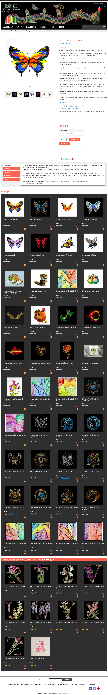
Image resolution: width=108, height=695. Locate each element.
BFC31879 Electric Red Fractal (13, 363)
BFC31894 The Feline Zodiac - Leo (14, 507)
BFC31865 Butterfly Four (89, 219)
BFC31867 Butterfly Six (37, 255)
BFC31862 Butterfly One (11, 219)
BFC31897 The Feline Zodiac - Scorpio (91, 508)
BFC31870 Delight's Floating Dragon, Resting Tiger (12, 292)
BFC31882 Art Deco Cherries (90, 363)
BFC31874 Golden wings (11, 327)
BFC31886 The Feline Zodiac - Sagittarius (91, 400)
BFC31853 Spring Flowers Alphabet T (40, 587)
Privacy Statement (49, 684)
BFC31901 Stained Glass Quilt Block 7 (67, 544)
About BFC (38, 684)
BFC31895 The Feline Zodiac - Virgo (40, 507)
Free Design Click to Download (68, 108)
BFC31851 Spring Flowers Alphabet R (14, 587)
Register (102, 3)
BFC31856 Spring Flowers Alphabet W (40, 623)
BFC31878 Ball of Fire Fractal (91, 327)
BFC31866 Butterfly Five (11, 255)
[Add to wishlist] (25, 226)
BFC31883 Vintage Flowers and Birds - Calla (13, 400)
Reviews (6, 179)
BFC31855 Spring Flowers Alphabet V (93, 587)
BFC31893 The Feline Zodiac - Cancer (91, 472)
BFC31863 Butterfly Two (37, 219)
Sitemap (74, 684)
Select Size (64, 130)
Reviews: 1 (65, 478)
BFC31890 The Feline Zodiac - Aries (14, 471)
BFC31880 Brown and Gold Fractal (40, 363)
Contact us (83, 684)
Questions (7, 176)
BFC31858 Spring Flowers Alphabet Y (67, 623)
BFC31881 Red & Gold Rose (64, 363)
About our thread (13, 684)
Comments (7, 172)
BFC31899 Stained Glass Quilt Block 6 (41, 544)
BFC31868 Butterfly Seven (64, 255)
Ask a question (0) (64, 44)
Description (7, 165)
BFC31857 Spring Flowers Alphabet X (93, 623)
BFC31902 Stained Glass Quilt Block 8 (93, 544)
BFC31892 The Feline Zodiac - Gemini (65, 472)
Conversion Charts (26, 684)
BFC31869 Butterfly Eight (89, 255)
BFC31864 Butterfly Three (64, 219)
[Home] (14, 8)
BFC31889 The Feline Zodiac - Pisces (91, 436)
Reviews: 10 (39, 665)
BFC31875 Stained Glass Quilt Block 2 (41, 400)
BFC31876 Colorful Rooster (38, 327)
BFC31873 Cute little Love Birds (91, 291)
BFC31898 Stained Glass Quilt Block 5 (15, 544)
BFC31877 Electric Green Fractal (66, 327)
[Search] (104, 27)
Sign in (96, 3)
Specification (7, 169)
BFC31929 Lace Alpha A (37, 659)
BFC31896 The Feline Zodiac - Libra (67, 507)
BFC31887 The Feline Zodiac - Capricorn (39, 436)
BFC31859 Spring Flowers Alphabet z (14, 659)
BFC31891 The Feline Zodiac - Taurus (39, 472)
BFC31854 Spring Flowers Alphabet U (14, 623)
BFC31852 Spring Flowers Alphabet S (67, 587)
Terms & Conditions (63, 684)
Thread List (62, 103)
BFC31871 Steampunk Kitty (38, 291)
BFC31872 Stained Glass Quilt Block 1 (67, 292)
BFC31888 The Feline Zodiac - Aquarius (65, 436)
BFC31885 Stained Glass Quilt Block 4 (15, 436)
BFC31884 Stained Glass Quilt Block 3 (67, 400)
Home (3, 31)
